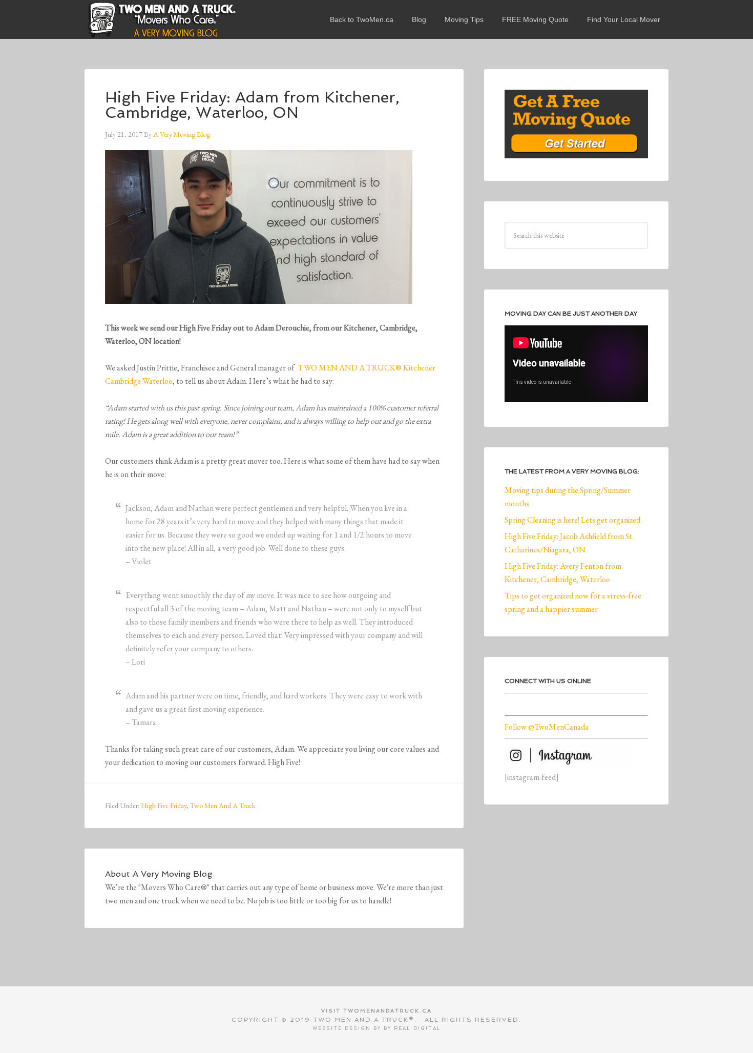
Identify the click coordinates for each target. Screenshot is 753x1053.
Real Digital (417, 1028)
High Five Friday (163, 805)
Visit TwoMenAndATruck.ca (376, 1011)
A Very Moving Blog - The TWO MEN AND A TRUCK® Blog (161, 19)
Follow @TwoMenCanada (547, 726)
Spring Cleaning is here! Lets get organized (572, 519)
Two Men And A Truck (222, 805)
